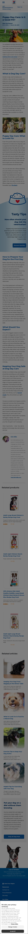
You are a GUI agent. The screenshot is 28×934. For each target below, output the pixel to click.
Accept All (12, 931)
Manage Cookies (12, 927)
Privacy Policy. (14, 924)
